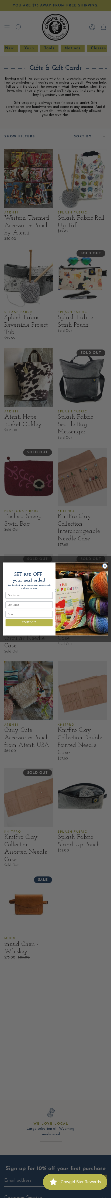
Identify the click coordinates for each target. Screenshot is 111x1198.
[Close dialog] (104, 566)
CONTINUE (29, 622)
